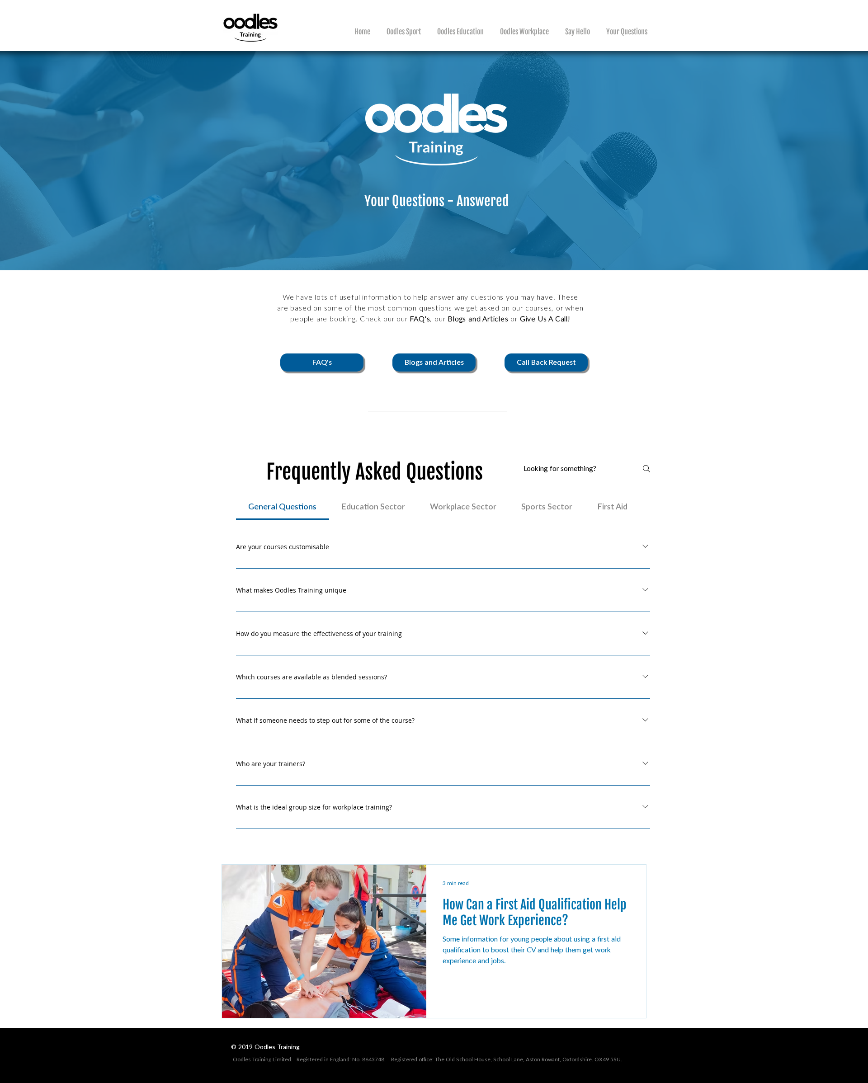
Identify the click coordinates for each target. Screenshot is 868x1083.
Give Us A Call (544, 319)
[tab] (282, 507)
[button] (546, 362)
